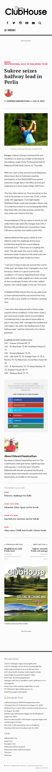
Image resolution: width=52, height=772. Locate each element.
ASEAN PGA (8, 515)
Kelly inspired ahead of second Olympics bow (21, 669)
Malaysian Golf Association (14, 747)
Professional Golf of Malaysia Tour (26, 64)
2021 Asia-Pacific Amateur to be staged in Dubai (22, 672)
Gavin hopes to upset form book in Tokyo (19, 675)
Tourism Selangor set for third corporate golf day (22, 666)
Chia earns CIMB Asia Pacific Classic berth (25, 530)
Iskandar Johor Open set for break (21, 507)
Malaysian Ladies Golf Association (17, 749)
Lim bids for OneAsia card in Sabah (21, 519)
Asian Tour (9, 504)
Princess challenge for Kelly (17, 495)
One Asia (7, 752)
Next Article (39, 544)
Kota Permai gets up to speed (15, 692)
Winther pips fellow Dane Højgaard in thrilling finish (23, 714)
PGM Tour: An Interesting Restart (17, 678)
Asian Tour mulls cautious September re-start (21, 686)
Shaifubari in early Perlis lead (13, 549)
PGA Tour (8, 755)
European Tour (15, 697)
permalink (25, 390)
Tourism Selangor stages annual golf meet (20, 664)
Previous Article (14, 544)
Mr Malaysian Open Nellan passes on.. (18, 689)
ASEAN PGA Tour (10, 738)
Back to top (41, 768)
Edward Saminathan (18, 101)
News (7, 62)
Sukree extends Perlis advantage (39, 549)
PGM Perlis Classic (23, 388)
